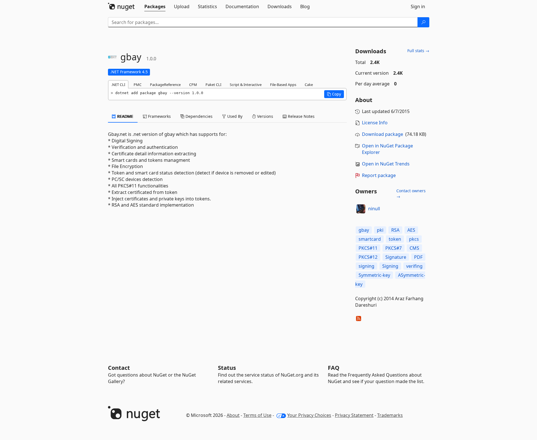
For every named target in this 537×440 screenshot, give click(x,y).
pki (380, 230)
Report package (379, 175)
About (233, 415)
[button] (334, 94)
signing (366, 266)
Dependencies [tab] (198, 116)
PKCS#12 (368, 257)
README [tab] (124, 116)
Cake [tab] (309, 84)
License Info (375, 123)
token (395, 239)
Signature (395, 257)
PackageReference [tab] (165, 84)
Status (227, 368)
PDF (418, 257)
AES (411, 230)
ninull (374, 208)
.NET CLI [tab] (118, 84)
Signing (390, 266)
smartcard (370, 239)
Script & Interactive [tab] (246, 84)
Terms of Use (257, 415)
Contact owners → (411, 193)
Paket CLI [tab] (213, 84)
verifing (414, 266)
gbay (364, 230)
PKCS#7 (393, 248)
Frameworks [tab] (159, 116)
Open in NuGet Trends (386, 164)
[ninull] (361, 209)
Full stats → (418, 50)
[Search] (423, 22)
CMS (414, 248)
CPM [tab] (193, 84)
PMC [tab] (138, 84)
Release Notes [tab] (301, 116)
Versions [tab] (264, 116)
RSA (395, 230)
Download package (382, 134)
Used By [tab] (234, 116)
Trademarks (390, 415)
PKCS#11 (368, 248)
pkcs (414, 239)
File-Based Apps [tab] (283, 84)
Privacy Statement (354, 415)
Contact (119, 368)
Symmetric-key (374, 275)
